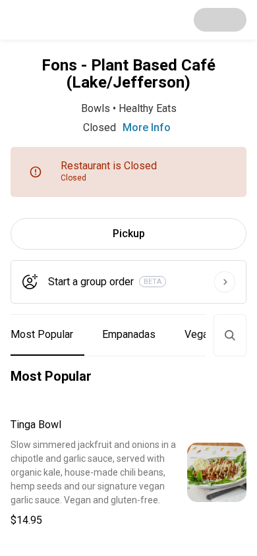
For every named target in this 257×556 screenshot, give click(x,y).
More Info (147, 127)
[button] (128, 472)
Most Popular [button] (42, 334)
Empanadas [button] (129, 334)
